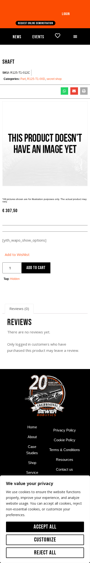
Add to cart (36, 267)
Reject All (45, 552)
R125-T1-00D (36, 79)
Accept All (45, 526)
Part (23, 79)
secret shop (54, 79)
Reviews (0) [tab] (19, 308)
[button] (75, 36)
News (17, 36)
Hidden (15, 279)
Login (66, 14)
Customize (45, 539)
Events (38, 36)
